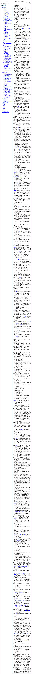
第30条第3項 (16, 600)
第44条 (16, 316)
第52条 (19, 613)
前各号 (16, 145)
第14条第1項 (16, 605)
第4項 (19, 633)
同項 (21, 324)
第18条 (15, 190)
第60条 (16, 445)
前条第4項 (15, 518)
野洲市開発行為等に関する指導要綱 (19, 511)
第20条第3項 (28, 605)
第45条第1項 (19, 331)
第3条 (15, 355)
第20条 (23, 633)
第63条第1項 (16, 601)
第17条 (18, 183)
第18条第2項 (20, 605)
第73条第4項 (19, 540)
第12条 (16, 613)
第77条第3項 (16, 606)
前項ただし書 (16, 146)
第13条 (19, 149)
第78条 (17, 501)
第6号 (20, 173)
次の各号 (21, 28)
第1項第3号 (16, 173)
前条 (18, 106)
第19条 (19, 206)
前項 (17, 172)
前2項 (15, 194)
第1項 (15, 172)
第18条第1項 (16, 598)
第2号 (21, 177)
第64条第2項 (20, 600)
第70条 (24, 600)
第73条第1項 (19, 519)
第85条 (26, 610)
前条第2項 (19, 251)
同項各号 (19, 147)
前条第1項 (19, 181)
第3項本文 (23, 181)
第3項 (23, 519)
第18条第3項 (15, 633)
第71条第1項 (22, 573)
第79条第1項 (21, 592)
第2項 (17, 176)
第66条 (19, 573)
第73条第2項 (16, 592)
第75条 (25, 573)
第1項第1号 (16, 177)
